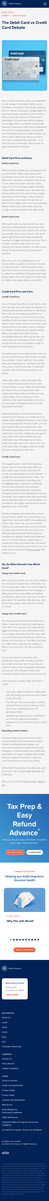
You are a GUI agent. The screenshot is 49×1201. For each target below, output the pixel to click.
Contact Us (7, 1059)
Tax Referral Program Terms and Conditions (22, 1130)
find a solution (33, 549)
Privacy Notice (8, 1090)
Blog (4, 1037)
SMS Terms (7, 1105)
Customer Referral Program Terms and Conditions (20, 1123)
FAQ (4, 1042)
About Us (6, 1017)
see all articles (24, 950)
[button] (44, 4)
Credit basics (19, 16)
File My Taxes (15, 852)
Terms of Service (9, 1080)
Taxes (4, 1027)
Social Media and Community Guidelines (12, 1111)
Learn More (35, 852)
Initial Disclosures (10, 1117)
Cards (4, 1032)
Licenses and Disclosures (13, 1100)
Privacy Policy (8, 1095)
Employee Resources (11, 1046)
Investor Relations (10, 1068)
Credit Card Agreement (12, 1085)
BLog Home (7, 12)
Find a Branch (8, 1063)
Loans (4, 1022)
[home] (11, 4)
